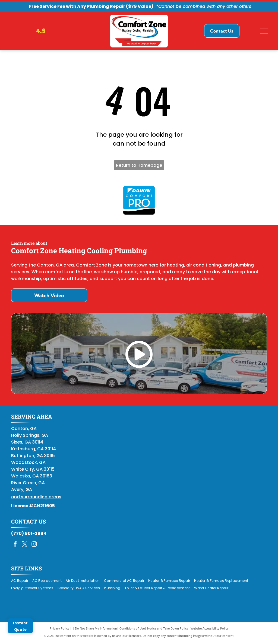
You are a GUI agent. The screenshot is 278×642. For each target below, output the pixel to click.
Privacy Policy (59, 628)
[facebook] (15, 545)
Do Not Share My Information (96, 628)
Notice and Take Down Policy (167, 628)
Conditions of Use (132, 628)
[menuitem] (21, 580)
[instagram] (34, 545)
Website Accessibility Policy (210, 628)
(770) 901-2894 (28, 533)
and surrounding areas (36, 497)
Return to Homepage (139, 165)
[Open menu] (264, 31)
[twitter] (25, 545)
